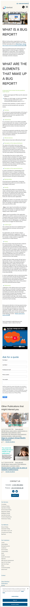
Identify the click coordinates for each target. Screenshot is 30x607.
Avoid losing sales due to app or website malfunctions (14, 468)
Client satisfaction (12, 432)
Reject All (15, 600)
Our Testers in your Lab (6, 530)
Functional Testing (5, 506)
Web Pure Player (5, 564)
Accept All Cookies (15, 604)
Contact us (15, 495)
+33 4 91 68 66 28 (17, 488)
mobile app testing (16, 436)
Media (2, 566)
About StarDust (5, 582)
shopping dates (5, 466)
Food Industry (4, 549)
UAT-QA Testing (5, 431)
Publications (4, 583)
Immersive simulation (6, 436)
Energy (3, 555)
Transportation (4, 551)
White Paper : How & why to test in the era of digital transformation (14, 44)
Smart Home (4, 569)
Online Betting (4, 544)
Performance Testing (6, 518)
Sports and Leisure (5, 557)
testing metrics (13, 431)
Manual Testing (4, 527)
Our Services (4, 502)
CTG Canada (4, 432)
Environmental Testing (6, 509)
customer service (21, 431)
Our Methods (4, 525)
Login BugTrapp (22, 3)
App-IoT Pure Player (6, 562)
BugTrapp (3, 534)
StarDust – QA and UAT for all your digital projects (8, 7)
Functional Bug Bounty (6, 517)
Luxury (2, 542)
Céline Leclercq (10, 442)
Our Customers (5, 540)
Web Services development (7, 560)
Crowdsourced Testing (6, 532)
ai (26, 431)
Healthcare (3, 548)
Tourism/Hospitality (5, 567)
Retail (2, 553)
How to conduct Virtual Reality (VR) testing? (13, 438)
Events (3, 585)
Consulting (3, 504)
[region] (15, 596)
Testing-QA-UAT (19, 429)
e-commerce (12, 466)
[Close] (27, 588)
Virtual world (14, 434)
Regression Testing (5, 511)
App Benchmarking (5, 515)
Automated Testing (5, 529)
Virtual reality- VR (5, 434)
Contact (3, 575)
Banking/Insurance (5, 546)
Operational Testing (5, 508)
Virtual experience (21, 434)
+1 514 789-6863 (17, 485)
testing (19, 432)
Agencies (3, 558)
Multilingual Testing (5, 513)
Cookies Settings (15, 596)
